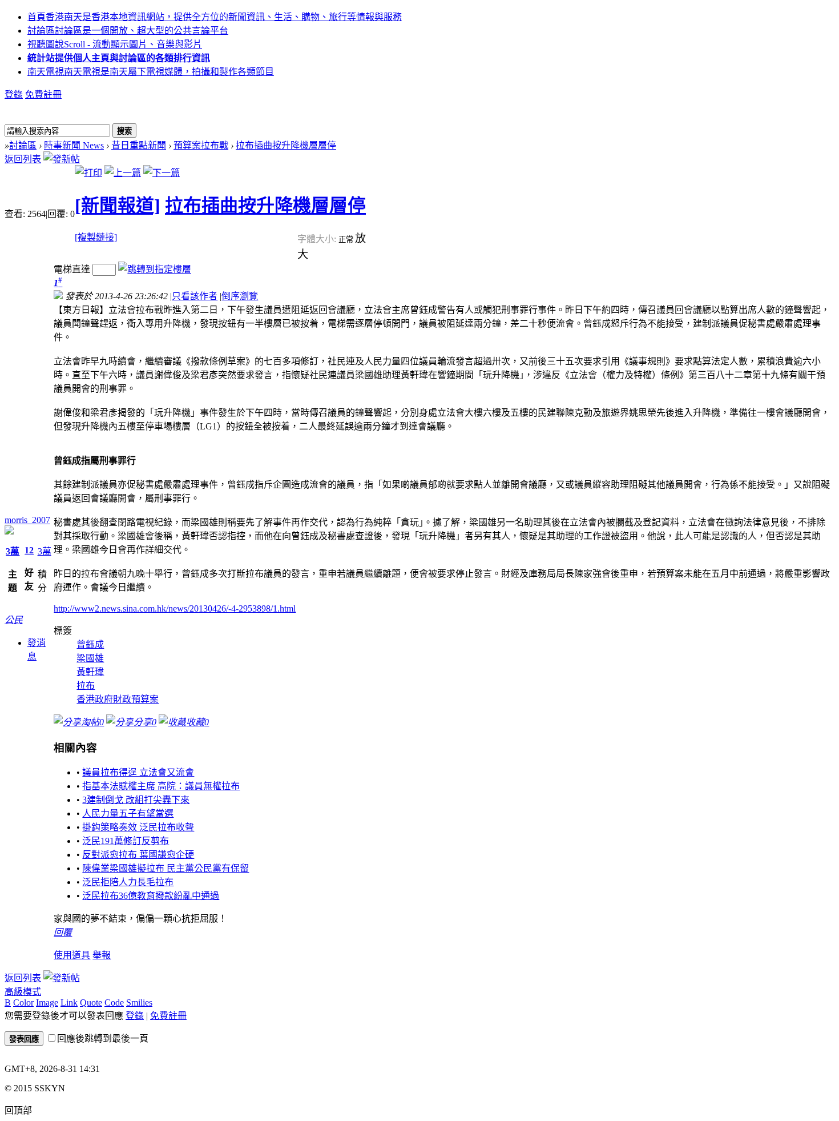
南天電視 (150, 72)
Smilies (139, 1002)
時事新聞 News (74, 145)
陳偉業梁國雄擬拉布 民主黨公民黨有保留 (165, 868)
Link (69, 1002)
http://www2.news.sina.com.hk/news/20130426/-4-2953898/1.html (175, 608)
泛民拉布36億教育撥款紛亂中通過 (150, 896)
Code (114, 1002)
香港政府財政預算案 (117, 699)
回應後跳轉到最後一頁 (102, 1038)
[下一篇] (161, 173)
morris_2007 (27, 520)
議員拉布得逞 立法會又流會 (138, 772)
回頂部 (18, 1110)
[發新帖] (61, 159)
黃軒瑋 (90, 672)
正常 (346, 239)
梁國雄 (90, 658)
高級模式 (23, 992)
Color (23, 1002)
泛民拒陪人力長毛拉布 (128, 882)
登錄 (14, 94)
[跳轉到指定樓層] (154, 269)
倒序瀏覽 (239, 296)
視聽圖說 (114, 44)
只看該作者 (194, 296)
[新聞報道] (117, 205)
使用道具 (72, 955)
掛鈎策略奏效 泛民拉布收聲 (138, 827)
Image (47, 1002)
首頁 (214, 17)
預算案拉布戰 (201, 145)
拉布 (85, 685)
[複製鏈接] (96, 237)
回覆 (63, 932)
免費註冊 (43, 94)
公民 (14, 620)
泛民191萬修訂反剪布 (125, 841)
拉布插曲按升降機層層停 (286, 145)
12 (29, 550)
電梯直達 (72, 269)
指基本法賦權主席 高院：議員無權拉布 (161, 786)
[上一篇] (122, 173)
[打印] (88, 173)
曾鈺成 (90, 644)
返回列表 (23, 159)
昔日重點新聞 (138, 145)
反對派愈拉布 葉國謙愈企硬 (138, 854)
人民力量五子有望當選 (128, 813)
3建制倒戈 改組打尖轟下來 (135, 800)
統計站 (118, 58)
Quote (91, 1002)
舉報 (101, 955)
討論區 (127, 30)
